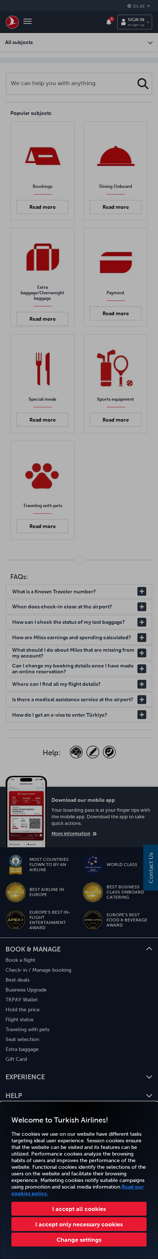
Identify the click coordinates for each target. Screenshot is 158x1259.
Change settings (79, 1239)
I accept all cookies (79, 1208)
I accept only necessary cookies (79, 1224)
